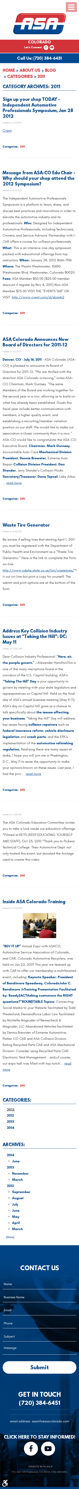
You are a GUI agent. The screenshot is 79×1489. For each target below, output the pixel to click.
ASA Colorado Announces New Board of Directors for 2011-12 (35, 342)
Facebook (46, 47)
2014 (10, 1128)
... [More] (8, 1237)
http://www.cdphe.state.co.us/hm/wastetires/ (38, 570)
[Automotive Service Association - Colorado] (39, 23)
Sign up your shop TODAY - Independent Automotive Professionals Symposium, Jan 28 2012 (38, 107)
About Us (30, 70)
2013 (10, 1121)
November (20, 1173)
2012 (10, 1115)
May (15, 1217)
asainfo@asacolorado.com (50, 1421)
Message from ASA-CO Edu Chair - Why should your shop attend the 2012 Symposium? (39, 178)
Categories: (17, 1100)
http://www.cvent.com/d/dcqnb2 (38, 297)
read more (14, 483)
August (18, 1198)
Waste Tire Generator (26, 525)
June (16, 1161)
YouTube (52, 47)
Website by (40, 1466)
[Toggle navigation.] (71, 7)
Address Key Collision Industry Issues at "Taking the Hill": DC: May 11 (35, 636)
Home (9, 70)
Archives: (14, 1144)
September (21, 1192)
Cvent (7, 131)
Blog (50, 70)
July (15, 1204)
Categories (20, 76)
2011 (41, 76)
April (16, 1223)
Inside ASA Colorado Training (34, 901)
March (17, 1179)
